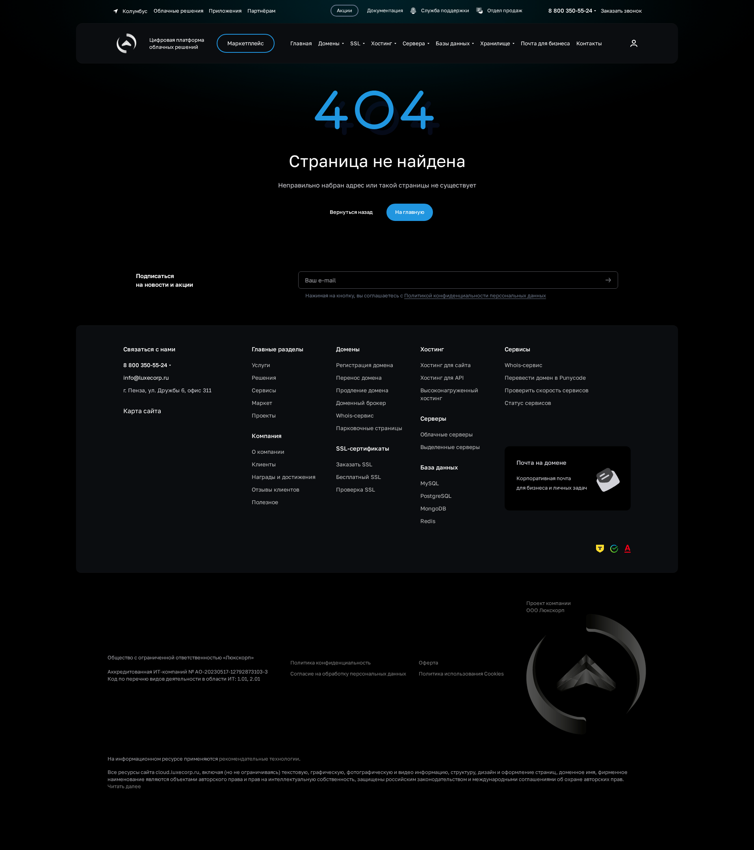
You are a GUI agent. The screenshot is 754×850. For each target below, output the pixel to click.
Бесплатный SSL (358, 476)
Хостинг (432, 349)
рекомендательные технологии (259, 758)
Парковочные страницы (369, 428)
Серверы (433, 418)
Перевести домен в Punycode (545, 377)
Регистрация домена (364, 365)
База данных (439, 467)
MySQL (429, 483)
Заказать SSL (354, 464)
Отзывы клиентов (275, 489)
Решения (264, 377)
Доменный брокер (361, 402)
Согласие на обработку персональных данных (348, 673)
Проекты (264, 415)
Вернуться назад (351, 212)
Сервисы (264, 390)
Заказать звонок (621, 10)
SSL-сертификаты (362, 448)
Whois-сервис (355, 415)
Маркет (262, 402)
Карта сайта (142, 411)
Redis (427, 521)
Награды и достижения (284, 476)
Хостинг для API (442, 377)
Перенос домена (359, 377)
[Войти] (634, 43)
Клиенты (264, 464)
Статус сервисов (528, 402)
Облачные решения (179, 10)
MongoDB (433, 508)
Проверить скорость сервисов (547, 390)
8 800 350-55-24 (570, 10)
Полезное (265, 502)
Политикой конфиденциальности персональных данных (475, 295)
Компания (267, 435)
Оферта (428, 662)
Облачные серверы (446, 434)
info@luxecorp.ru (146, 377)
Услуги (261, 365)
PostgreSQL (435, 495)
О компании (268, 451)
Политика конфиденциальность (330, 662)
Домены (348, 349)
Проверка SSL (355, 489)
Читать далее (124, 786)
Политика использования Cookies (461, 673)
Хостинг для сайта (445, 365)
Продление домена (362, 390)
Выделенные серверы (450, 447)
